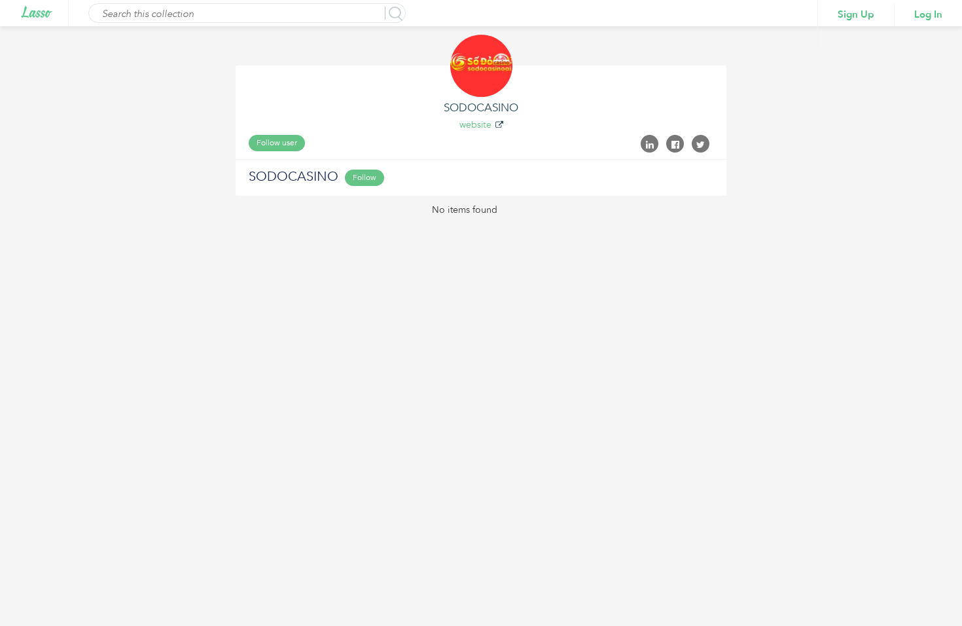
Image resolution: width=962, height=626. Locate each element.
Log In (928, 14)
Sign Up (856, 14)
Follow (364, 177)
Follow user (277, 143)
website (475, 125)
